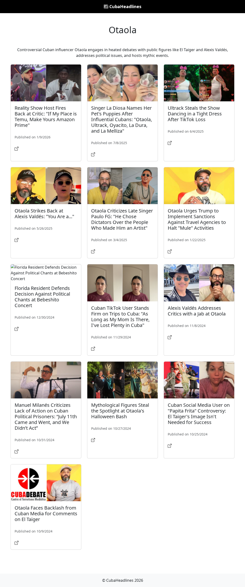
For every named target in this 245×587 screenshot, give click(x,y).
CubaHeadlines (124, 6)
